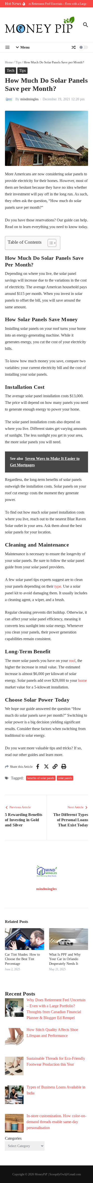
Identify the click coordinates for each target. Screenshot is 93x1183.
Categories (13, 1138)
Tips (18, 62)
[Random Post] (74, 47)
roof (72, 660)
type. (57, 586)
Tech (10, 70)
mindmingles (29, 99)
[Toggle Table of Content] (49, 243)
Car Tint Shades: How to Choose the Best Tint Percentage (22, 959)
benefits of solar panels (40, 778)
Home (9, 62)
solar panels (65, 778)
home (82, 680)
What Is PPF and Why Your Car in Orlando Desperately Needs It (65, 959)
